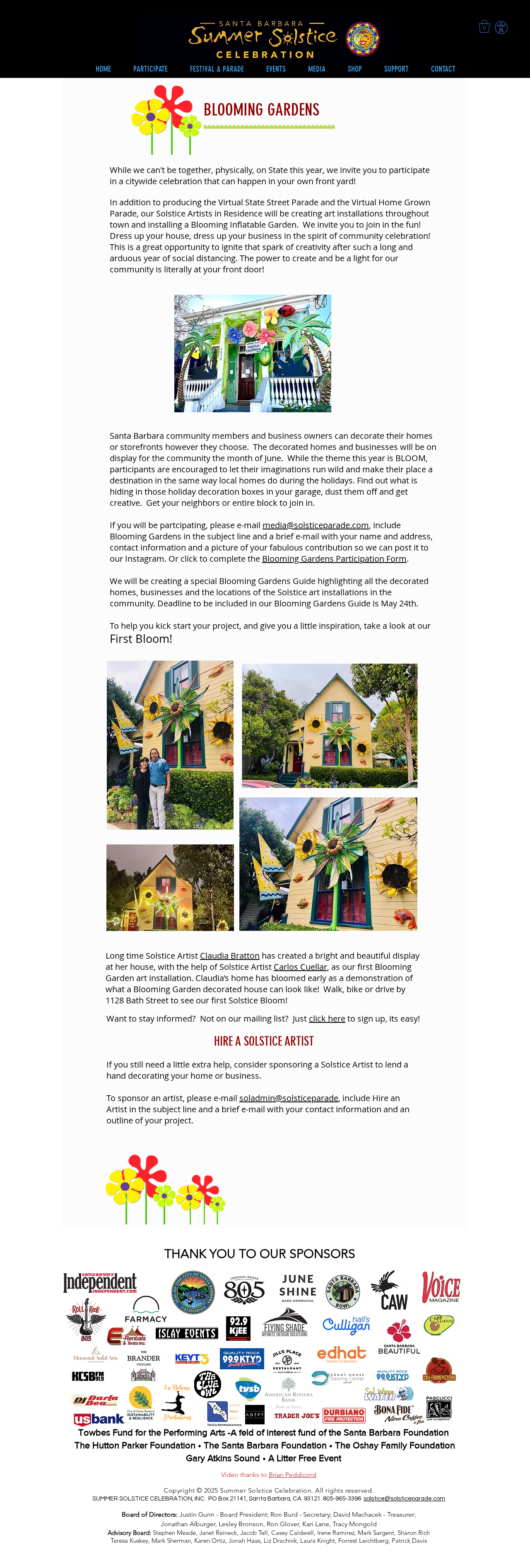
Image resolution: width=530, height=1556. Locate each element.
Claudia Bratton (230, 955)
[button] (276, 69)
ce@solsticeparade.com (411, 1499)
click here (327, 1018)
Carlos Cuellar (300, 966)
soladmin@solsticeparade (288, 1098)
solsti (371, 1499)
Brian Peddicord (292, 1475)
